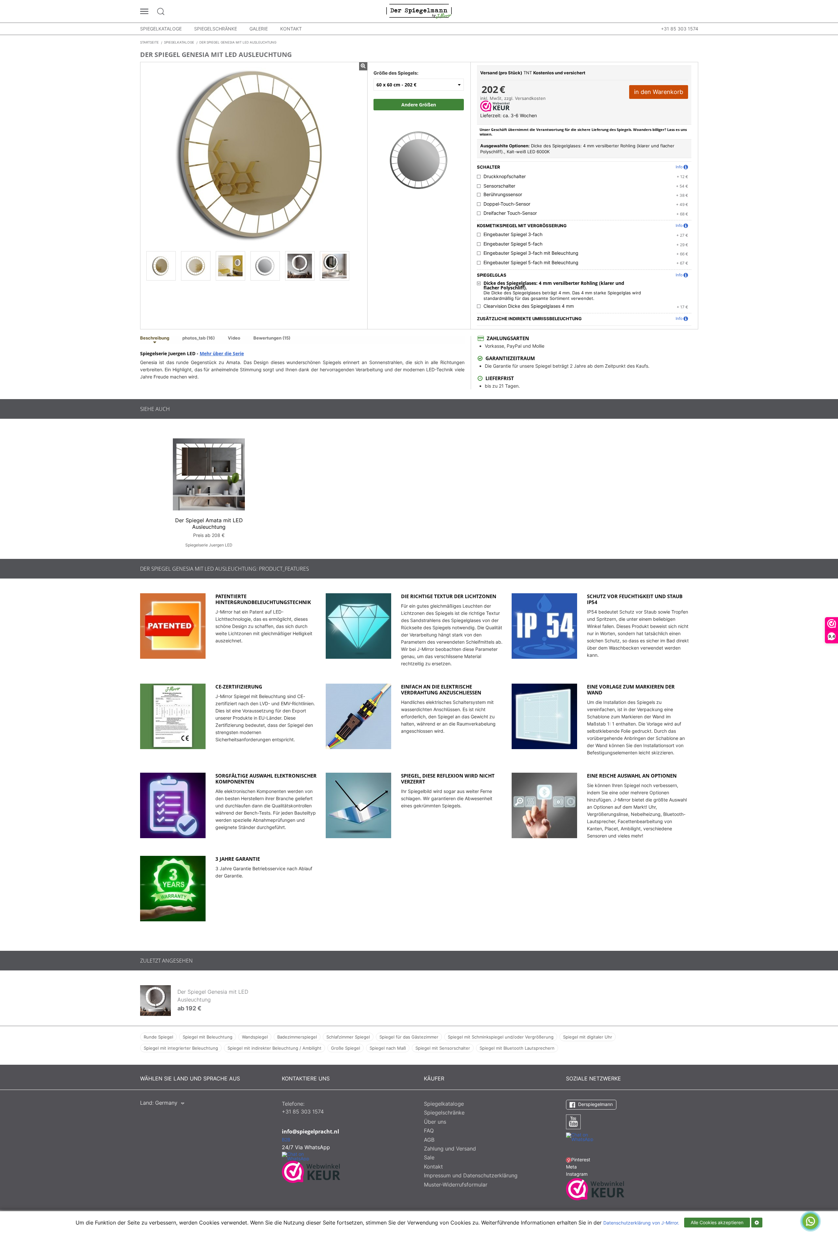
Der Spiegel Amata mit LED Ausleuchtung (209, 523)
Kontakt (291, 28)
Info (679, 166)
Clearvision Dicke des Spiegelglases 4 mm (528, 306)
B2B (286, 1139)
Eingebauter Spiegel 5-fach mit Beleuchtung (530, 262)
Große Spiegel (345, 1048)
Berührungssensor (502, 194)
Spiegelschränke (215, 28)
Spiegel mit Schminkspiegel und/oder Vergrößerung (501, 1037)
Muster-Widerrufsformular (455, 1184)
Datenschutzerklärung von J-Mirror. (641, 1223)
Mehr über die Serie (222, 353)
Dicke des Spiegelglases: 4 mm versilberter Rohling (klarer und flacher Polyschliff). (553, 285)
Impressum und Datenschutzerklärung (471, 1175)
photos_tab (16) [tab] (198, 338)
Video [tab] (234, 338)
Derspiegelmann (595, 1104)
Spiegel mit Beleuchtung (207, 1037)
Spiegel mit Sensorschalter (442, 1048)
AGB (429, 1139)
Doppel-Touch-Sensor (506, 204)
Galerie (258, 28)
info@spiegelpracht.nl (310, 1131)
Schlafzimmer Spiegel (348, 1037)
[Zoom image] (418, 154)
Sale (429, 1157)
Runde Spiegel (158, 1037)
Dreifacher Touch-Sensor (510, 213)
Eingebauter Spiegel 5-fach (512, 244)
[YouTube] (573, 1121)
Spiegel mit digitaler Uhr (587, 1037)
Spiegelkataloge (161, 28)
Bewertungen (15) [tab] (271, 338)
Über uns (435, 1121)
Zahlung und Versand (450, 1148)
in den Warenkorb (658, 91)
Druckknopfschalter (504, 176)
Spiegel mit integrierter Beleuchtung (181, 1048)
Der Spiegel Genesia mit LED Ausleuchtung (212, 995)
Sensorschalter (499, 186)
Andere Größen (418, 104)
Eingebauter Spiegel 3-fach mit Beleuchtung (530, 253)
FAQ (429, 1130)
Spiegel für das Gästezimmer (408, 1037)
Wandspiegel (255, 1037)
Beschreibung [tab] (154, 338)
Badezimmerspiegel (297, 1037)
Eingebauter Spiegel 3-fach (512, 234)
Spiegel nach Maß (388, 1048)
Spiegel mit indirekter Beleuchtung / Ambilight (274, 1048)
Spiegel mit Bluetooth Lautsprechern (517, 1048)
